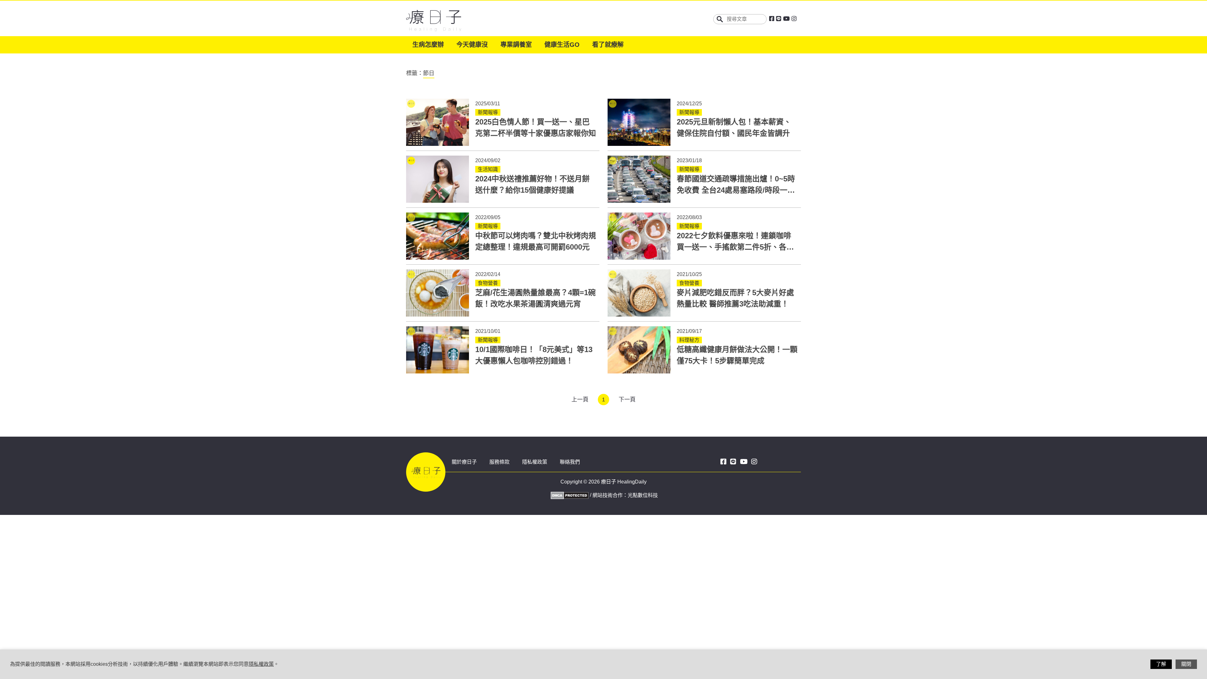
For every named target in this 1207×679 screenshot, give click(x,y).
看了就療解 (608, 44)
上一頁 (579, 399)
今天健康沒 (472, 44)
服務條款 (499, 462)
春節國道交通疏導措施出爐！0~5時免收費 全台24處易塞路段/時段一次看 (736, 190)
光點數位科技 (643, 495)
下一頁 (627, 399)
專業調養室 (516, 44)
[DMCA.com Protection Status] (569, 495)
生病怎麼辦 (428, 44)
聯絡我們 (570, 462)
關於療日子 (464, 462)
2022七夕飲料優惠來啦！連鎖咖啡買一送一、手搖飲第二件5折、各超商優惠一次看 (735, 246)
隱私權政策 (534, 462)
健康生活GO (562, 44)
